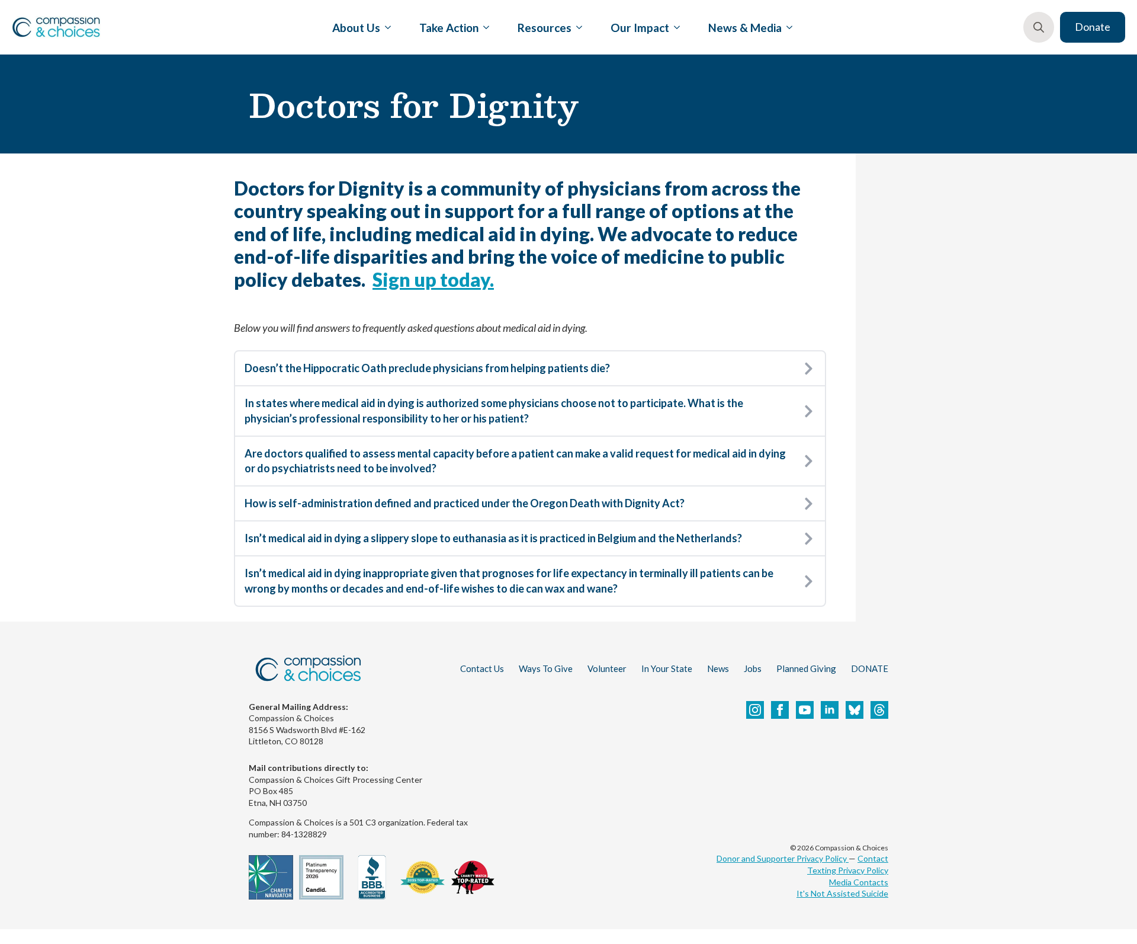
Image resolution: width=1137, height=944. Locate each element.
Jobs (753, 668)
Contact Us (482, 668)
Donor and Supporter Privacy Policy (783, 858)
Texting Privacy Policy (847, 870)
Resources (544, 27)
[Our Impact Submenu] (674, 27)
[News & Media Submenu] (787, 27)
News (718, 668)
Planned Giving (806, 668)
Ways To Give (546, 668)
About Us (356, 27)
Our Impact (640, 27)
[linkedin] (830, 710)
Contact (872, 858)
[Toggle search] (1038, 27)
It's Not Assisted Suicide (842, 893)
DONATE (869, 668)
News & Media (745, 27)
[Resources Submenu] (576, 27)
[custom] (854, 710)
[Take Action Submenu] (483, 27)
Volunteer (607, 668)
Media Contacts (858, 882)
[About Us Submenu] (385, 27)
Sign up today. (433, 279)
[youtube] (805, 710)
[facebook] (780, 710)
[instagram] (755, 710)
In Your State (666, 668)
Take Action (448, 27)
